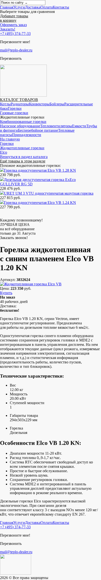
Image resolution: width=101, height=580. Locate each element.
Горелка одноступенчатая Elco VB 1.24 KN (40, 202)
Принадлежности (26, 135)
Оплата (46, 7)
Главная (6, 7)
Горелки (15, 108)
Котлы (5, 104)
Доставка (32, 7)
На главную (10, 139)
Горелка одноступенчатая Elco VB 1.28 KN (40, 170)
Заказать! (7, 29)
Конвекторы (39, 104)
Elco (3, 152)
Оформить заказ (13, 25)
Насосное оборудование (20, 126)
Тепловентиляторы (56, 126)
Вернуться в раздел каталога (24, 157)
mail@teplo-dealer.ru (16, 50)
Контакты (61, 7)
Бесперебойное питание (38, 130)
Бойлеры (57, 104)
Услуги (19, 7)
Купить (6, 293)
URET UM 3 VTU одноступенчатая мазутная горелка (48, 193)
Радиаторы (20, 104)
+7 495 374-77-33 (15, 33)
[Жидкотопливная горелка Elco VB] (31, 284)
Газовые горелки (14, 113)
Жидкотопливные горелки (22, 148)
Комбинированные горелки (23, 122)
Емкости (79, 126)
